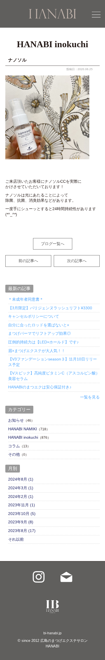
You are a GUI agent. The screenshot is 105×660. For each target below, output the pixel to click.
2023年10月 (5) (22, 513)
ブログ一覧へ (52, 243)
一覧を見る (90, 397)
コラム (14, 446)
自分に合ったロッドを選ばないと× (38, 325)
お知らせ (16, 420)
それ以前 (16, 539)
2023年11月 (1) (21, 505)
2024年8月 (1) (20, 479)
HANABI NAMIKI (22, 429)
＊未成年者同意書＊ (25, 299)
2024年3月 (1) (20, 488)
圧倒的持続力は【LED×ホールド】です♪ (43, 342)
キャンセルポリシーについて (33, 316)
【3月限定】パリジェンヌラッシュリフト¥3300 (50, 308)
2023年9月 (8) (20, 522)
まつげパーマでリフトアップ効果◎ (39, 333)
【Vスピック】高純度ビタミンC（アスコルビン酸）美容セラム (54, 376)
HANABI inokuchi (23, 437)
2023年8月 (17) (22, 530)
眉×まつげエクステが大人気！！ (36, 350)
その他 (14, 454)
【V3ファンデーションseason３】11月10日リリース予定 (52, 362)
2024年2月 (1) (20, 496)
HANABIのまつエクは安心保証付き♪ (39, 387)
